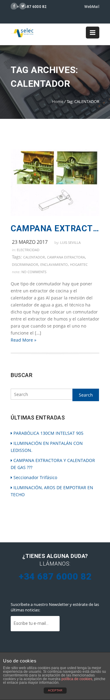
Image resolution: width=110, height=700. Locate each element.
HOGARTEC (79, 264)
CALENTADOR (34, 257)
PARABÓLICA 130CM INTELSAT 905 (48, 433)
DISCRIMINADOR (25, 264)
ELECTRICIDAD (28, 249)
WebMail (91, 7)
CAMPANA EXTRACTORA (66, 257)
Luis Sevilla (70, 242)
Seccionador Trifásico (35, 477)
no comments (33, 271)
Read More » (23, 340)
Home (57, 101)
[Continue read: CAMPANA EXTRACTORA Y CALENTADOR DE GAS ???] (55, 214)
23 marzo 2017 (30, 242)
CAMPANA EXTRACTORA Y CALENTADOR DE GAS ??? (55, 228)
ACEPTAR (55, 690)
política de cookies (76, 679)
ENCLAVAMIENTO (54, 264)
